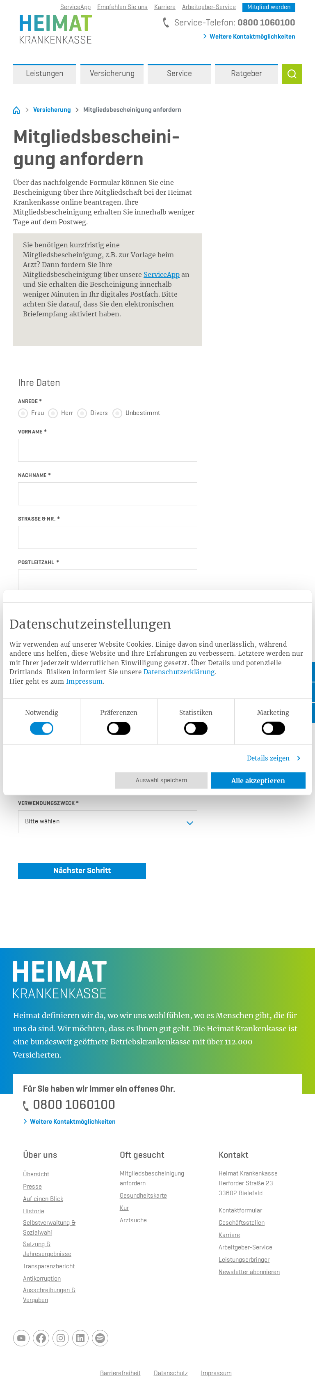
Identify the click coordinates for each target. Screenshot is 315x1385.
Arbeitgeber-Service (209, 7)
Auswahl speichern (161, 780)
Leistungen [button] (45, 74)
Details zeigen (268, 758)
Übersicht (36, 1174)
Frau (37, 413)
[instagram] (60, 1338)
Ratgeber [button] (246, 74)
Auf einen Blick (43, 1199)
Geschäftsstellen (242, 1223)
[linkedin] (80, 1338)
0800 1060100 (266, 23)
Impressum (84, 681)
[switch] (118, 728)
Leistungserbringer (244, 1260)
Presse (32, 1187)
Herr (67, 413)
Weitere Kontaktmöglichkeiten (252, 37)
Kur (124, 1208)
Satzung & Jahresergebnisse (47, 1249)
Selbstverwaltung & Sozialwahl (49, 1228)
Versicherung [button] (112, 74)
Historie (33, 1211)
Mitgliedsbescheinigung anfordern (128, 110)
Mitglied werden (268, 7)
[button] (292, 74)
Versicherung (52, 110)
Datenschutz (171, 1373)
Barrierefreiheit (120, 1373)
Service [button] (179, 74)
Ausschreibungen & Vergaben (49, 1295)
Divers (99, 413)
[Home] (16, 110)
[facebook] (41, 1338)
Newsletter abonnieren (249, 1272)
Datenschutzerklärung (179, 672)
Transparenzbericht (49, 1266)
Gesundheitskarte (143, 1196)
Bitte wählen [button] (42, 821)
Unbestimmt (143, 413)
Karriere (165, 7)
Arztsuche (133, 1220)
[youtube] (21, 1338)
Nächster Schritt (82, 870)
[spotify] (100, 1338)
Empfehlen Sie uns (122, 7)
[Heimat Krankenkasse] (52, 28)
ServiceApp (162, 274)
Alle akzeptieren (258, 781)
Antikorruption (42, 1279)
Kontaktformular (240, 1211)
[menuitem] (44, 74)
